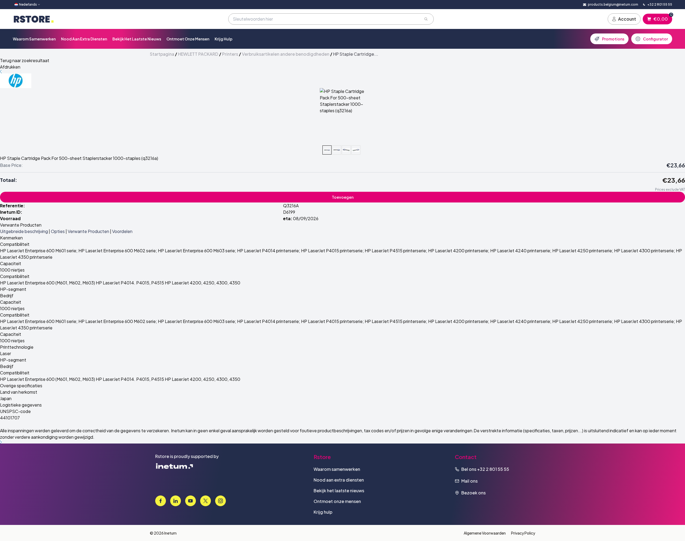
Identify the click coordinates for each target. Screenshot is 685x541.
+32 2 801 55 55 (493, 469)
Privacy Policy (523, 533)
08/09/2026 (305, 218)
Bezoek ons (473, 492)
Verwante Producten (88, 231)
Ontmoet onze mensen (187, 38)
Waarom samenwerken (34, 38)
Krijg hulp (224, 38)
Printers (230, 54)
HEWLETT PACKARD (198, 54)
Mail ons (469, 481)
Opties (58, 231)
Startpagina (162, 54)
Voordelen (122, 231)
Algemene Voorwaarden (485, 533)
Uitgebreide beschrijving (24, 231)
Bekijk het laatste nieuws (136, 38)
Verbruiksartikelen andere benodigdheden (285, 54)
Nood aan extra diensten (84, 38)
